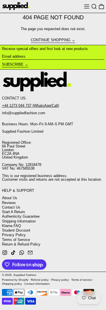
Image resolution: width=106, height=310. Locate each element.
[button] (94, 6)
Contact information (37, 283)
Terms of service (81, 279)
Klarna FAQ (11, 226)
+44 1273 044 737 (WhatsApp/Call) (30, 105)
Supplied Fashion (24, 274)
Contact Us (11, 207)
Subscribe (12, 64)
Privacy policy (60, 279)
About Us (9, 198)
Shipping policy (12, 283)
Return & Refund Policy (21, 244)
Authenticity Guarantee (21, 216)
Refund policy (40, 279)
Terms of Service (16, 240)
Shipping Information (19, 221)
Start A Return (13, 212)
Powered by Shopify (15, 279)
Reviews (9, 203)
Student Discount (16, 230)
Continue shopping (50, 40)
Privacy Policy (14, 235)
